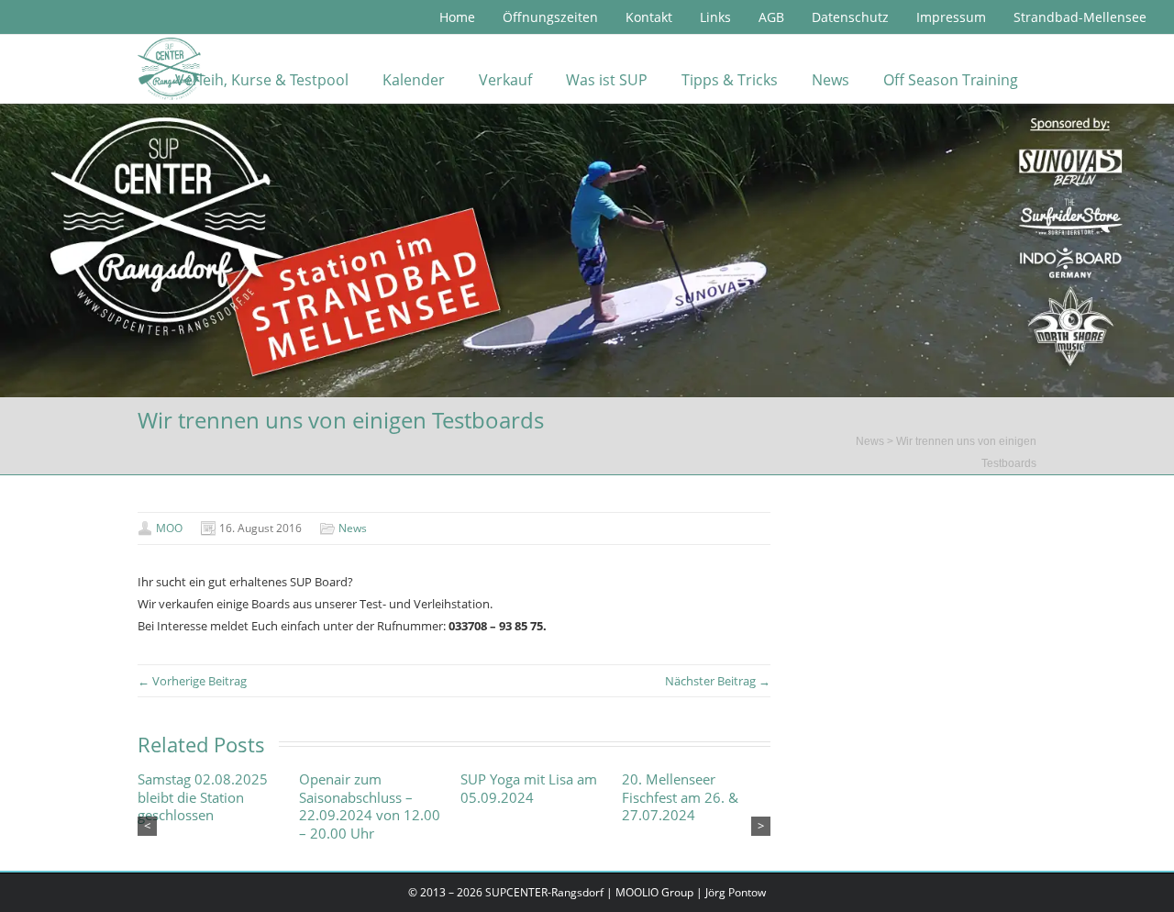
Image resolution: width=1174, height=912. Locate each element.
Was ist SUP (607, 80)
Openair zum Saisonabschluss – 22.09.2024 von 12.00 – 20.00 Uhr (369, 806)
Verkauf (505, 80)
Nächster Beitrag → (717, 681)
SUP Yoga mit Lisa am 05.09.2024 (528, 788)
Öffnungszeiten (550, 17)
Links (715, 17)
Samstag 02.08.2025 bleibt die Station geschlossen (203, 797)
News (830, 80)
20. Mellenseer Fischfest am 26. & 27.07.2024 (680, 797)
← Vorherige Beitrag (192, 681)
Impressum (951, 17)
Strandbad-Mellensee (1079, 17)
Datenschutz (850, 17)
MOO (169, 528)
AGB (771, 17)
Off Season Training (950, 80)
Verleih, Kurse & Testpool (262, 80)
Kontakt (649, 17)
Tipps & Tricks (729, 80)
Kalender (413, 80)
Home (457, 17)
